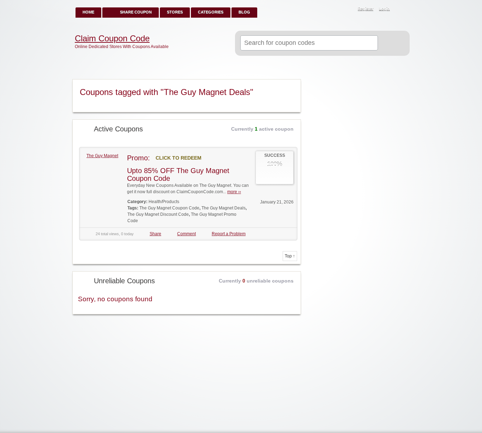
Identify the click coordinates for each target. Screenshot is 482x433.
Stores (175, 12)
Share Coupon (136, 12)
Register (365, 8)
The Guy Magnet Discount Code (158, 214)
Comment (186, 233)
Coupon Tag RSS (292, 85)
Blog (244, 12)
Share (155, 233)
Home (88, 12)
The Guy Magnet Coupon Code (169, 208)
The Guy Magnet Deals (223, 208)
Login (384, 8)
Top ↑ (290, 256)
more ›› (234, 191)
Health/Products (164, 201)
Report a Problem (229, 233)
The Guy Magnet (102, 155)
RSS (400, 9)
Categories (210, 12)
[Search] (390, 43)
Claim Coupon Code (112, 38)
